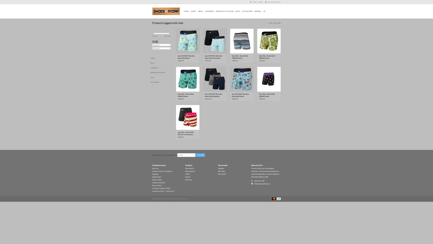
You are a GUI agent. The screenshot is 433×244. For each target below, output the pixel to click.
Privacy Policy (157, 180)
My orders (221, 171)
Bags (238, 11)
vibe (279, 23)
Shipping (155, 174)
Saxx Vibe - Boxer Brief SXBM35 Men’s (240, 57)
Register (221, 168)
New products (190, 171)
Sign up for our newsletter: (164, 155)
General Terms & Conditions (162, 171)
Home (186, 11)
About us (155, 168)
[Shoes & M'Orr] (166, 11)
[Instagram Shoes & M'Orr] (279, 155)
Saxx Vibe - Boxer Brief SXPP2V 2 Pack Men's (186, 133)
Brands (258, 11)
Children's (209, 11)
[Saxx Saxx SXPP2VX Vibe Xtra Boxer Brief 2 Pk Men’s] (215, 41)
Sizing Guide (156, 177)
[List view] (156, 41)
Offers (187, 174)
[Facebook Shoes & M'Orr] (275, 155)
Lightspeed (183, 199)
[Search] (264, 11)
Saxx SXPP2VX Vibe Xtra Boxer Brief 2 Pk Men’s (213, 57)
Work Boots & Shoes (225, 11)
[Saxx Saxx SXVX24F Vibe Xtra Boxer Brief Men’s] (188, 41)
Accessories (247, 11)
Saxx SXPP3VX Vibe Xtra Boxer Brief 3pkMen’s (213, 95)
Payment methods (158, 183)
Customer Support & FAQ (161, 188)
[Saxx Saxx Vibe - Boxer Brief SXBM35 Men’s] (242, 41)
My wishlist (222, 174)
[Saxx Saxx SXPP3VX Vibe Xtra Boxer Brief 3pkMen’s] (215, 79)
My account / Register (274, 2)
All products (189, 168)
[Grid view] (154, 41)
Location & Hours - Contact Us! (163, 191)
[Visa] (278, 198)
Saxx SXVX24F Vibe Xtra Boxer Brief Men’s (186, 57)
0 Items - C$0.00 (258, 2)
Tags (275, 23)
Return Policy (157, 185)
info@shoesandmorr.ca (262, 184)
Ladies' (193, 11)
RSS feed (188, 180)
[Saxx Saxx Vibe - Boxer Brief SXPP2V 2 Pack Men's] (188, 117)
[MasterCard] (273, 198)
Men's (200, 11)
